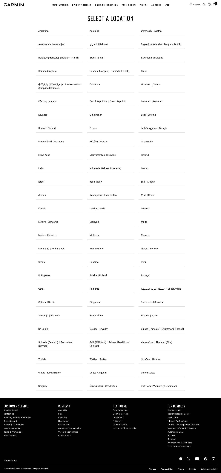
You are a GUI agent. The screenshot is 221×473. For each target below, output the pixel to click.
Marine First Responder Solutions (184, 425)
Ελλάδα (98, 141)
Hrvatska (151, 84)
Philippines (44, 275)
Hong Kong (44, 155)
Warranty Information (14, 425)
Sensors (172, 439)
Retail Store (64, 425)
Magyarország (103, 155)
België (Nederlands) (161, 44)
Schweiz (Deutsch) (55, 344)
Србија (46, 302)
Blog (60, 414)
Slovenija (49, 315)
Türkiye (98, 359)
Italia (96, 181)
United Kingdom (98, 372)
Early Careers (64, 435)
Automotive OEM (175, 432)
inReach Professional (178, 421)
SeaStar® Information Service (182, 428)
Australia (94, 30)
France (93, 128)
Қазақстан (103, 195)
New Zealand (97, 248)
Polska (98, 275)
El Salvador (96, 114)
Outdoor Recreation (106, 5)
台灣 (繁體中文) (109, 344)
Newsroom (63, 421)
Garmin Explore (120, 425)
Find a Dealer (10, 435)
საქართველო (154, 128)
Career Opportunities (68, 432)
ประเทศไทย (156, 342)
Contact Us (9, 414)
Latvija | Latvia (97, 208)
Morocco (145, 235)
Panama (94, 262)
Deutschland (51, 141)
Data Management (12, 428)
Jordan (42, 195)
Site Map (152, 469)
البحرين (99, 44)
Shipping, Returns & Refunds (17, 417)
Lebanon (145, 208)
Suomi (47, 128)
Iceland (145, 155)
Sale (167, 5)
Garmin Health (174, 410)
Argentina (43, 30)
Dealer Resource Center (179, 414)
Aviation (156, 5)
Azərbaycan (51, 44)
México (47, 235)
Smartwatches (60, 5)
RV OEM (171, 435)
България (152, 57)
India (41, 168)
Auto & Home (129, 5)
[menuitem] (195, 5)
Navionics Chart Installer (125, 428)
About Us (62, 410)
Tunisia (42, 359)
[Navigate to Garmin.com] (14, 5)
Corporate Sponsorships (179, 446)
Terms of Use (167, 469)
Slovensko (152, 302)
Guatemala (147, 141)
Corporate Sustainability (69, 428)
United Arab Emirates (49, 372)
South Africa (96, 315)
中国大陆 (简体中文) (59, 86)
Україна (150, 359)
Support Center (11, 410)
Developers (173, 417)
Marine (144, 5)
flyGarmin (117, 421)
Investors (62, 417)
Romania (94, 288)
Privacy (181, 469)
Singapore (95, 302)
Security (192, 469)
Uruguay (42, 386)
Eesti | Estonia (148, 114)
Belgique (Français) (59, 57)
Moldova (94, 235)
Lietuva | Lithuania (48, 221)
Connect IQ (118, 417)
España (149, 315)
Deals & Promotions (13, 432)
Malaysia (94, 221)
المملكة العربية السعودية (161, 288)
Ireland (144, 168)
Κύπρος (47, 101)
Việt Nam (159, 386)
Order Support (10, 421)
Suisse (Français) (162, 328)
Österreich (151, 30)
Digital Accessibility (209, 469)
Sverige (99, 328)
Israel (41, 181)
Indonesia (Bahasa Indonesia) (105, 168)
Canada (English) (47, 71)
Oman (41, 262)
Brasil (97, 57)
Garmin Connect (120, 410)
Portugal (145, 275)
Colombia (95, 84)
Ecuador (42, 114)
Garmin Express (120, 414)
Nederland (51, 248)
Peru (143, 262)
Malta (144, 221)
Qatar (41, 288)
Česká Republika (108, 101)
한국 (147, 195)
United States (148, 372)
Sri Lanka (43, 328)
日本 (148, 181)
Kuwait (42, 208)
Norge (149, 248)
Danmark (152, 101)
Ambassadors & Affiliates (180, 443)
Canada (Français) (109, 71)
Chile (143, 71)
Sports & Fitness (81, 5)
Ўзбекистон (103, 386)
